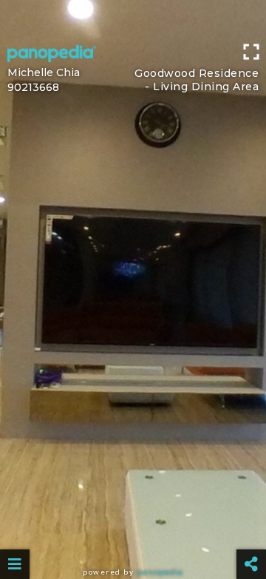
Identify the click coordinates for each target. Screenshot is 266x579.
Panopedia (160, 572)
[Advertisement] (133, 18)
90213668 (33, 87)
